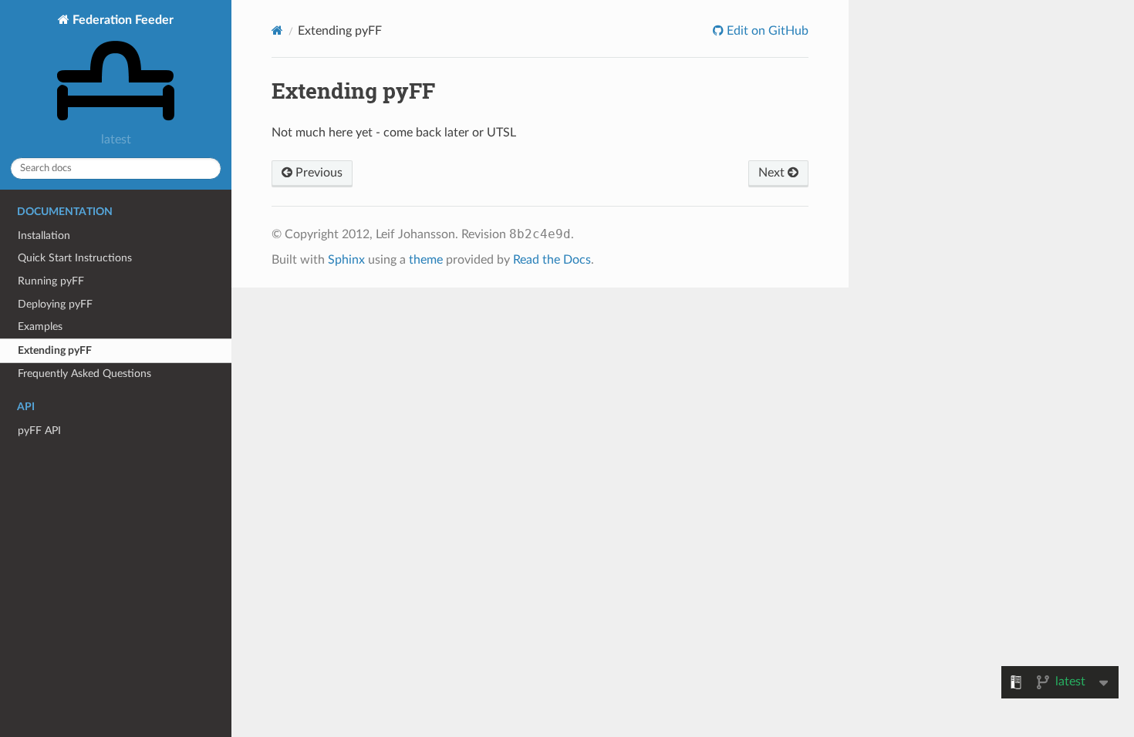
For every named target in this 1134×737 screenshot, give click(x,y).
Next (773, 173)
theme (426, 260)
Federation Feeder (121, 20)
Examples (40, 326)
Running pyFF (51, 281)
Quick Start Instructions (75, 258)
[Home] (277, 30)
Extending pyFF (55, 350)
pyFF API (39, 430)
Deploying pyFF (55, 304)
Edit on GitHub (766, 31)
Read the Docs (552, 260)
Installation (44, 235)
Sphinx (346, 260)
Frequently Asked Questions (84, 373)
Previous (317, 173)
